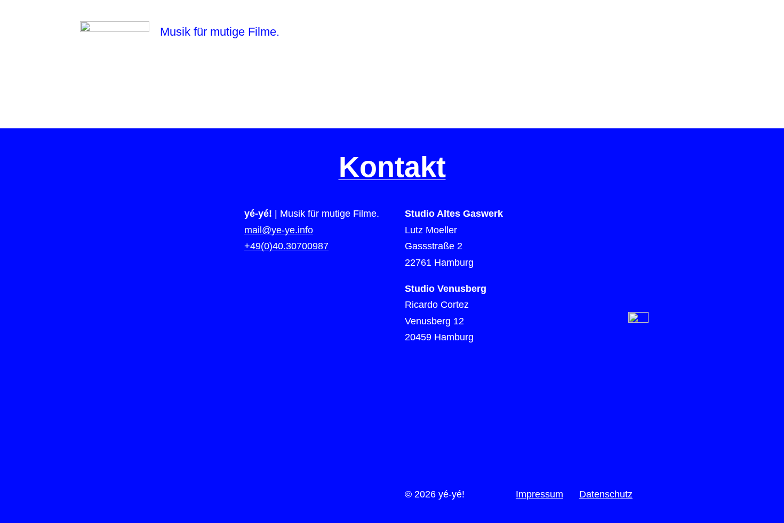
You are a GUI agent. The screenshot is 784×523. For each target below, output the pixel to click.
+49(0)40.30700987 (286, 246)
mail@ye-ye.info (278, 230)
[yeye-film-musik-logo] (114, 26)
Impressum (539, 494)
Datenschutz (606, 494)
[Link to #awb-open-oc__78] (755, 32)
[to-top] (638, 317)
